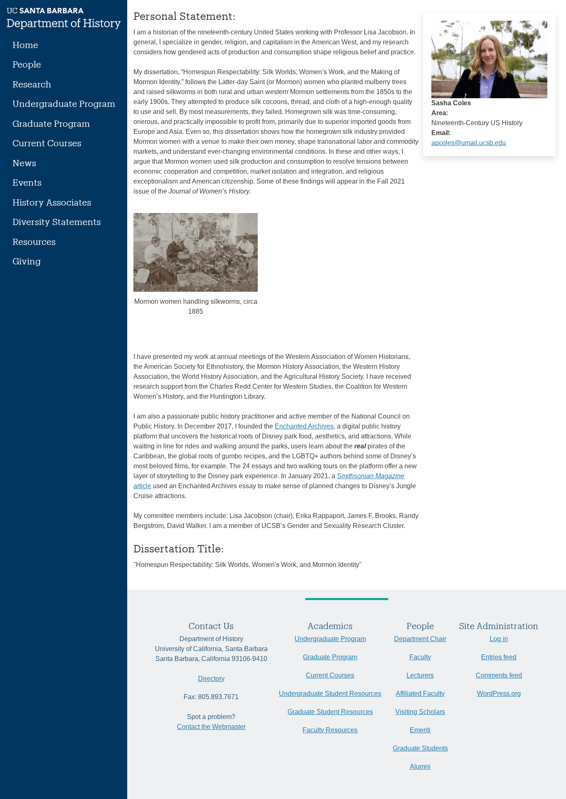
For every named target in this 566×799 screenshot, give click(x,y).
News (24, 162)
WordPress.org (499, 693)
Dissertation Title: (178, 548)
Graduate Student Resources (330, 711)
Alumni (420, 766)
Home (25, 44)
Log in (499, 638)
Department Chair (420, 638)
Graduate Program (51, 123)
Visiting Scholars (420, 711)
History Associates (51, 202)
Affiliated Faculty (420, 693)
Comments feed (499, 675)
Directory (211, 678)
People (26, 64)
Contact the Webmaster (211, 726)
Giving (26, 261)
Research (31, 84)
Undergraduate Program (63, 103)
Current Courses (46, 143)
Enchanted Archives (304, 426)
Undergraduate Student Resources (330, 693)
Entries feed (498, 657)
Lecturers (420, 675)
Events (26, 182)
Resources (34, 241)
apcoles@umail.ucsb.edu (468, 142)
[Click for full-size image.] (489, 59)
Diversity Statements (56, 221)
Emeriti (420, 730)
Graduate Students (420, 748)
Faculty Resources (330, 730)
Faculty (420, 657)
